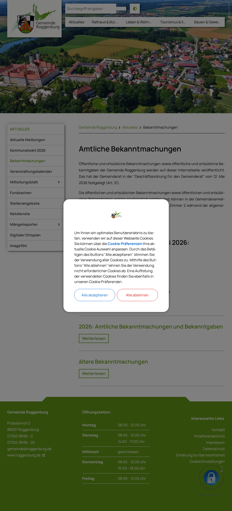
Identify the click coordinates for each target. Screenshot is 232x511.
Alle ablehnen (137, 295)
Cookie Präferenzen (125, 243)
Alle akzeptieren (95, 295)
